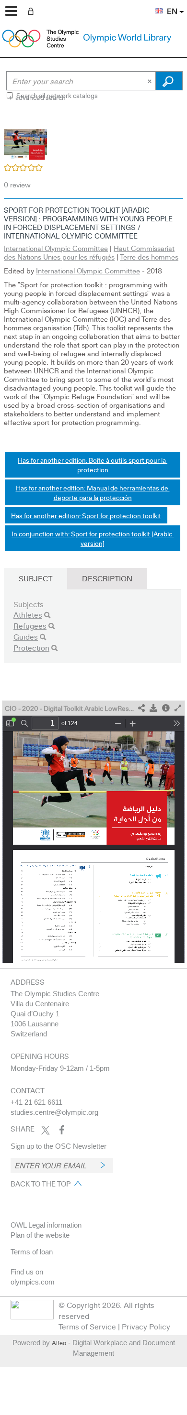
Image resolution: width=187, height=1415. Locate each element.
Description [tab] (107, 578)
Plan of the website (40, 1235)
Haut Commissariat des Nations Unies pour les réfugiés (89, 252)
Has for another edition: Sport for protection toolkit (86, 515)
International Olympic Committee (56, 248)
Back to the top (40, 1183)
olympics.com (33, 1282)
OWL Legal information (46, 1225)
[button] (153, 5)
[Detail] (166, 708)
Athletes (27, 614)
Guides (25, 636)
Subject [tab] (35, 578)
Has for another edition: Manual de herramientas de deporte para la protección (93, 492)
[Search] (47, 615)
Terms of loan (32, 1252)
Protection (31, 647)
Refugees (30, 625)
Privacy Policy (146, 1326)
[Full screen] (178, 708)
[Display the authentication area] (32, 10)
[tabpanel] (93, 540)
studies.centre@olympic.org (54, 1112)
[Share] (141, 708)
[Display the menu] (11, 11)
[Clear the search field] (150, 80)
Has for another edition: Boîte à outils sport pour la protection (92, 464)
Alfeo (59, 1343)
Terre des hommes (149, 256)
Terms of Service (87, 1326)
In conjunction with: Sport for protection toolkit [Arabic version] (93, 538)
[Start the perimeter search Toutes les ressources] (169, 80)
